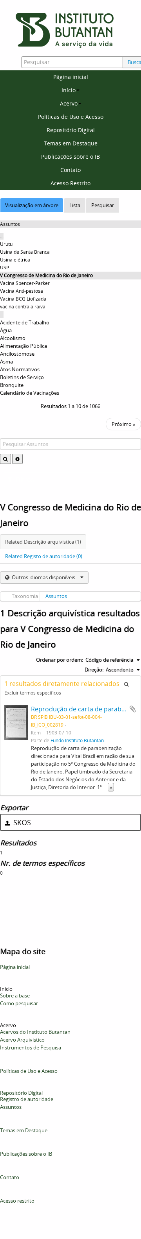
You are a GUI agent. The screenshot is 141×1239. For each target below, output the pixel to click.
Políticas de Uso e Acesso (70, 116)
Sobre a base (15, 995)
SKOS (21, 822)
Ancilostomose (17, 353)
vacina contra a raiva (22, 306)
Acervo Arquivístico (22, 1039)
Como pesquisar (19, 1003)
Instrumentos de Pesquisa (30, 1047)
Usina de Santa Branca (25, 252)
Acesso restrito (17, 1200)
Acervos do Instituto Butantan (35, 1031)
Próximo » (123, 424)
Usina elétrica (15, 259)
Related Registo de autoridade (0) (43, 556)
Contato (70, 170)
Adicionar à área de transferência (133, 709)
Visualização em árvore (31, 205)
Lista (74, 205)
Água (6, 330)
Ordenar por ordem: (59, 659)
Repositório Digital (71, 130)
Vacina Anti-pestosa (21, 291)
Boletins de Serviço (22, 377)
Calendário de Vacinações (29, 392)
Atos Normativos (20, 369)
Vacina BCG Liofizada (23, 298)
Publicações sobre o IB (70, 156)
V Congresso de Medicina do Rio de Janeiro (46, 275)
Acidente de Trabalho (24, 322)
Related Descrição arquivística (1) (43, 541)
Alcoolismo (12, 338)
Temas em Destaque (71, 143)
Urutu (6, 244)
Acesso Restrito (70, 183)
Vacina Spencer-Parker (25, 283)
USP (4, 267)
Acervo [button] (69, 103)
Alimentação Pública (23, 345)
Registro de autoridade (26, 1099)
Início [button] (68, 90)
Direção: (94, 669)
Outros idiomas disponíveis (43, 577)
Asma (6, 361)
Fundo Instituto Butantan (77, 740)
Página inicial (70, 77)
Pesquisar (102, 205)
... (2, 236)
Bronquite (12, 385)
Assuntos (56, 596)
